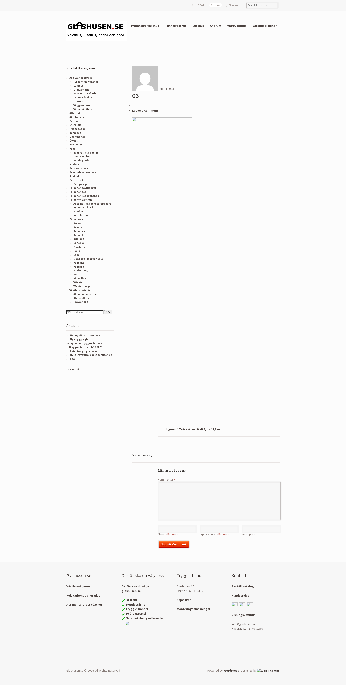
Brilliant (78, 239)
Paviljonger (76, 144)
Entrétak (75, 125)
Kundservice (240, 595)
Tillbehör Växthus (80, 199)
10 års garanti (136, 613)
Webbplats (248, 534)
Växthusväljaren (78, 586)
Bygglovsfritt (135, 604)
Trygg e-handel (137, 609)
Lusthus (198, 26)
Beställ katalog (243, 586)
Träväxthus (80, 302)
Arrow (77, 223)
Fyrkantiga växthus (145, 26)
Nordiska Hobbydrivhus (88, 259)
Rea (72, 359)
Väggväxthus (236, 26)
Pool (72, 148)
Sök (108, 312)
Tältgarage (80, 184)
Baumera (79, 231)
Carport (74, 121)
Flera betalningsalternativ (144, 618)
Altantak (75, 113)
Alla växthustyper (80, 78)
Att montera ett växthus (84, 604)
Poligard (78, 266)
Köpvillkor (184, 600)
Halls (76, 251)
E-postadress (215, 534)
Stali (76, 274)
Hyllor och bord (83, 207)
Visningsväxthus (243, 615)
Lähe (76, 255)
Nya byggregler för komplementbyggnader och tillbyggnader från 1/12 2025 (84, 343)
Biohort (78, 235)
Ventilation (80, 215)
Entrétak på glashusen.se (86, 351)
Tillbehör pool (78, 192)
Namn (169, 534)
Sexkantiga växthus (86, 93)
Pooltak (74, 164)
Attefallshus (77, 117)
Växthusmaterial (80, 290)
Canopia (78, 243)
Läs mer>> (73, 369)
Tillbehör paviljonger (82, 188)
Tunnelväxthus (176, 26)
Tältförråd (76, 180)
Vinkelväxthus (82, 109)
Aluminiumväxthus (85, 294)
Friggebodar (77, 129)
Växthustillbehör (264, 26)
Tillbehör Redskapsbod (84, 196)
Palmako (78, 262)
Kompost (75, 133)
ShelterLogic (81, 270)
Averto (77, 227)
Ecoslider (79, 247)
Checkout (234, 5)
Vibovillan (79, 278)
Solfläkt (78, 211)
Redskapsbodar (79, 168)
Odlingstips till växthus (85, 335)
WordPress (231, 670)
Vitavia (77, 282)
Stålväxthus (81, 298)
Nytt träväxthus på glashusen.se (91, 355)
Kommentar (167, 479)
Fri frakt (131, 600)
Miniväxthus (81, 89)
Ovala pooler (81, 156)
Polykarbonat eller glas (83, 595)
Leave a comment (145, 110)
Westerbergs (81, 286)
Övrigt (73, 140)
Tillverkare (76, 219)
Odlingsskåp (77, 136)
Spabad (74, 176)
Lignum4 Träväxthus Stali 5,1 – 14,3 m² (191, 429)
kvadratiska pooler (85, 152)
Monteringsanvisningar (193, 609)
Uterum (215, 26)
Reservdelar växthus (82, 172)
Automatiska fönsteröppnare (92, 203)
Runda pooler (82, 160)
